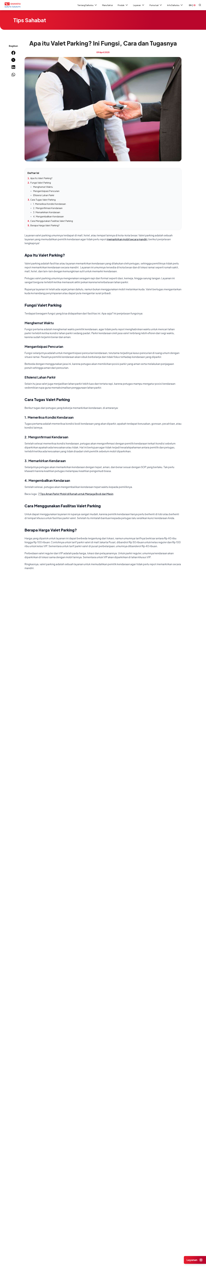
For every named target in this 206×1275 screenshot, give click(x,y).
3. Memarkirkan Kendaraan (46, 212)
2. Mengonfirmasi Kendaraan (48, 208)
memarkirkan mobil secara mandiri (127, 239)
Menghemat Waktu (43, 186)
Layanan (137, 5)
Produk (121, 5)
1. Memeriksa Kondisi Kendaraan (49, 203)
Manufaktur (107, 5)
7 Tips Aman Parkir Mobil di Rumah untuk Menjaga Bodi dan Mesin (75, 493)
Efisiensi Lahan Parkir (43, 195)
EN (190, 5)
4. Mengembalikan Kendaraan (48, 216)
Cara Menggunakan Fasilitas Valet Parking (51, 220)
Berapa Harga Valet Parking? (45, 225)
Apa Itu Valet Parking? (41, 178)
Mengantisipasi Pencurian (46, 191)
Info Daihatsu (173, 5)
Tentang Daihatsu (85, 5)
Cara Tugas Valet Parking (43, 199)
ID (194, 5)
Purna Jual (154, 5)
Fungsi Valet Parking (40, 182)
